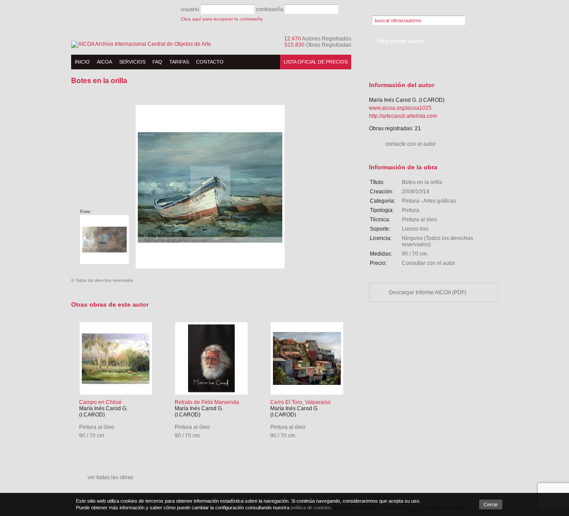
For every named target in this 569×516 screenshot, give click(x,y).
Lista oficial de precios (316, 61)
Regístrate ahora (401, 40)
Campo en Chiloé (100, 402)
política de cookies (311, 507)
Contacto (210, 61)
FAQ (157, 61)
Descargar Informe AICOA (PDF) (427, 292)
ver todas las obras (110, 477)
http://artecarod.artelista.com (403, 116)
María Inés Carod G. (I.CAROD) (103, 411)
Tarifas (179, 61)
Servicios (132, 61)
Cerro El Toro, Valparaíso (300, 402)
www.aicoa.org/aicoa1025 (400, 108)
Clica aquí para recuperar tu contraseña (222, 18)
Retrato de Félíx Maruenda (207, 402)
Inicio (82, 61)
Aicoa (104, 61)
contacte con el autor (410, 144)
